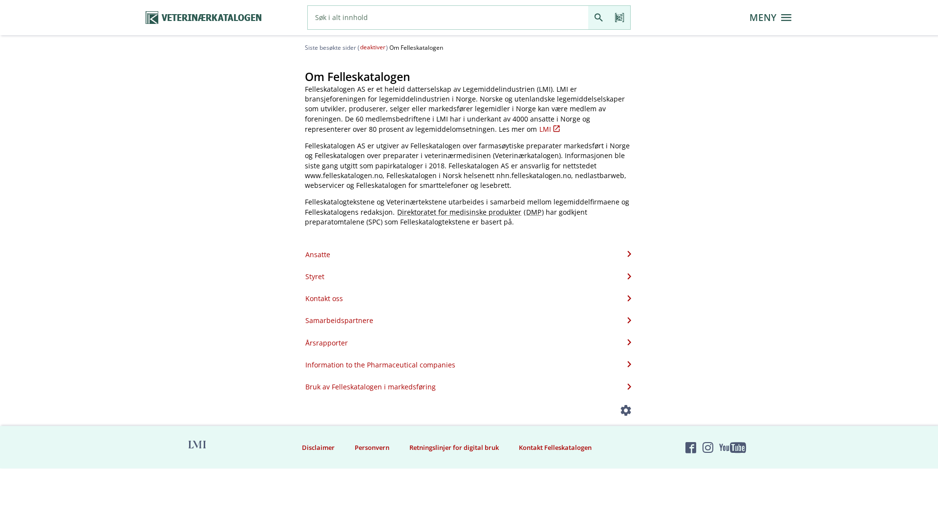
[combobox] (448, 17)
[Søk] (598, 17)
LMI (545, 129)
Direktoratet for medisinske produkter (459, 212)
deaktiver (372, 47)
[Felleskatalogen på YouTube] (732, 447)
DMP (533, 212)
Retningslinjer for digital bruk (454, 447)
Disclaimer (318, 447)
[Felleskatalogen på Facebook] (691, 447)
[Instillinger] (626, 412)
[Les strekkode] (619, 17)
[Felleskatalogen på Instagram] (708, 447)
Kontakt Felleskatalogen (555, 447)
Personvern (372, 447)
